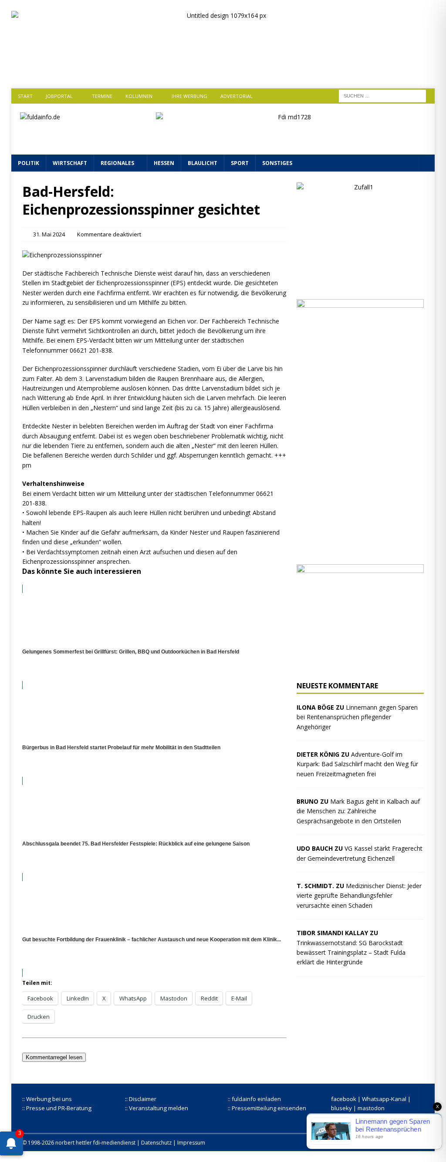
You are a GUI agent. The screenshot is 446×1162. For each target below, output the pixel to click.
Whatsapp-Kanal (384, 1099)
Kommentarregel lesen (54, 1057)
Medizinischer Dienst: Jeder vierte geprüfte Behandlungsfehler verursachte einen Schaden (359, 895)
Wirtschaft (70, 163)
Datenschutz (156, 1142)
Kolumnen (138, 96)
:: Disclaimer (140, 1099)
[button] (154, 483)
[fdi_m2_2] (360, 665)
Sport (240, 163)
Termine (102, 96)
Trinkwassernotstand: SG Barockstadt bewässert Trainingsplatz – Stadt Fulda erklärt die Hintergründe (351, 953)
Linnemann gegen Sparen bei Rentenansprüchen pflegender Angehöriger (357, 717)
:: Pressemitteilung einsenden (267, 1108)
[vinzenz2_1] (360, 548)
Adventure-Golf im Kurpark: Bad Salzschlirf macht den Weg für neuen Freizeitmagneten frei (357, 764)
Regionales (117, 163)
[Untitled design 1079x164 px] (223, 70)
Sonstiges (277, 163)
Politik (28, 163)
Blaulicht (202, 163)
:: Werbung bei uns (47, 1099)
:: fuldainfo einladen (254, 1099)
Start (25, 96)
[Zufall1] (360, 283)
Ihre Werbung (189, 96)
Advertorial (236, 96)
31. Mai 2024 (49, 234)
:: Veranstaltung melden (156, 1108)
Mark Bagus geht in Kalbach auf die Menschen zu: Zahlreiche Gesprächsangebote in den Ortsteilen (358, 811)
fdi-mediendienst (114, 1142)
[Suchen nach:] (382, 95)
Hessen (164, 163)
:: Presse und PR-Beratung (56, 1108)
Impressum (191, 1142)
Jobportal (59, 96)
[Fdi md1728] (291, 140)
